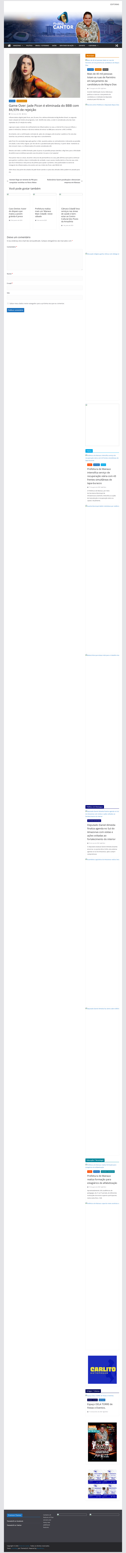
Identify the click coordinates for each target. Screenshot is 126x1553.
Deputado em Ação (67, 45)
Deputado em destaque (94, 820)
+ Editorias (92, 45)
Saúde (54, 45)
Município (98, 69)
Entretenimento (21, 101)
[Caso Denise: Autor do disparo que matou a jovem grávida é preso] (18, 195)
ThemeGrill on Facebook (15, 1521)
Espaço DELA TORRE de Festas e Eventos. (100, 1405)
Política (29, 45)
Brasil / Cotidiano (42, 45)
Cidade (89, 464)
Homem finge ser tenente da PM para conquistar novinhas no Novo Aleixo (23, 181)
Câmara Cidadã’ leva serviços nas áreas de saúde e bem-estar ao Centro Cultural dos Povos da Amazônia (70, 215)
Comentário (12, 247)
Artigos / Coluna (92, 1400)
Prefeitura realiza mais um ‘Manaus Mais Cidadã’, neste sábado (43, 212)
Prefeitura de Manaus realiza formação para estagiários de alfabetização (102, 1179)
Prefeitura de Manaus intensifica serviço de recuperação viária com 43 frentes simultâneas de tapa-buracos (101, 476)
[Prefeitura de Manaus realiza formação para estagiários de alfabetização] (102, 1166)
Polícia (103, 464)
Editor (25, 114)
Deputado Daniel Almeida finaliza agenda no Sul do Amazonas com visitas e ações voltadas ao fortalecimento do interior (101, 832)
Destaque (96, 464)
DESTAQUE (12, 101)
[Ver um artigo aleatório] (116, 45)
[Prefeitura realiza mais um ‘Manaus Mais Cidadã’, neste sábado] (44, 195)
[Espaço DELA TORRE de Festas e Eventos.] (102, 1395)
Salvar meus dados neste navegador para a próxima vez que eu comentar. (37, 303)
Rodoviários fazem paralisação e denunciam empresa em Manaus (63, 181)
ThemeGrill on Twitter (14, 1525)
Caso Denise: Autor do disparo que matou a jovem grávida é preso (17, 212)
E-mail (10, 283)
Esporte (82, 45)
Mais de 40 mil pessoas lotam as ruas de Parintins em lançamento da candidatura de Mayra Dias (102, 79)
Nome (10, 274)
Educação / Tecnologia (108, 1171)
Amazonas (17, 45)
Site (8, 293)
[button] (22, 45)
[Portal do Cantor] (63, 12)
